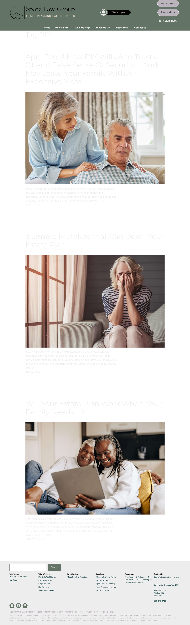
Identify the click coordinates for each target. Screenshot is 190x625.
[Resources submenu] (131, 27)
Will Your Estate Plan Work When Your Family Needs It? (93, 407)
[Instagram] (25, 605)
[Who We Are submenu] (72, 27)
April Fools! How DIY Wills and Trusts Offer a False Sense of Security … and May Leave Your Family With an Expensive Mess (91, 69)
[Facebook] (11, 605)
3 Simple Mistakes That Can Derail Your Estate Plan (94, 240)
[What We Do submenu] (113, 27)
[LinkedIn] (18, 605)
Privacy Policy (92, 612)
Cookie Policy (107, 612)
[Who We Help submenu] (93, 27)
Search (54, 567)
